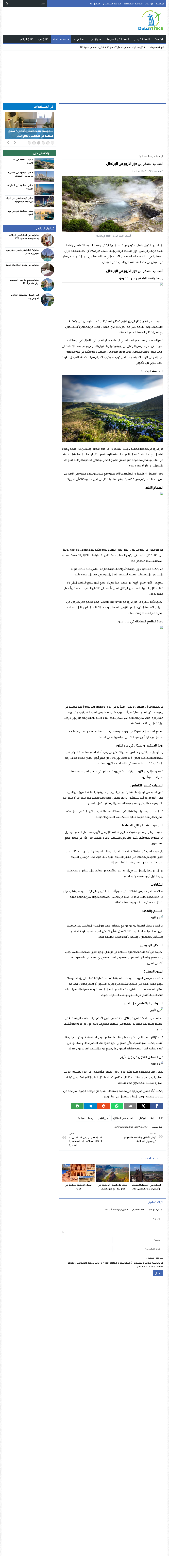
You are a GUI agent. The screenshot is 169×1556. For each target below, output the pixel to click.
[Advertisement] (84, 76)
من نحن (149, 3)
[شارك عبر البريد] (130, 1106)
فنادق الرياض (26, 39)
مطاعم (80, 39)
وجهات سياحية (61, 39)
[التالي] (15, 142)
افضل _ (141, 47)
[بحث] (7, 4)
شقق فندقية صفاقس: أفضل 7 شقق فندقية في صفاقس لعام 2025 (30, 133)
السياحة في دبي (142, 39)
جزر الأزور (103, 1118)
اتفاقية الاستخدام (112, 3)
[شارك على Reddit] (103, 1106)
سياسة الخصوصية (133, 3)
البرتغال (142, 1118)
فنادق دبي (43, 39)
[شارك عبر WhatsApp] (116, 1106)
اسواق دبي (95, 39)
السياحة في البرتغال (123, 1118)
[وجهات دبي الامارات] (144, 21)
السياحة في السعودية (118, 39)
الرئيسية (160, 3)
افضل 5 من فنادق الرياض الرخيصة (22, 265)
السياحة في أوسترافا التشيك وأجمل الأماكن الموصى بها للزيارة (146, 1189)
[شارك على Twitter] (143, 1106)
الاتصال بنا (95, 3)
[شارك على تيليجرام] (90, 1106)
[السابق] (8, 142)
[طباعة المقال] (77, 1106)
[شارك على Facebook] (156, 1106)
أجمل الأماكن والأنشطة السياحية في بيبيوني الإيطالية (139, 1137)
